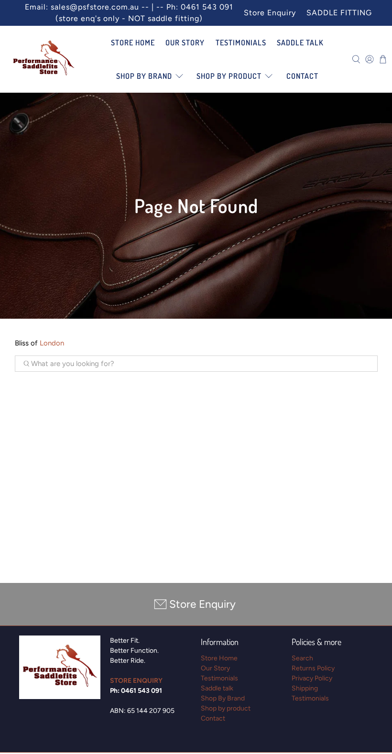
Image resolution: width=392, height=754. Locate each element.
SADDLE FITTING (339, 12)
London (52, 343)
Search (302, 658)
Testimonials (241, 42)
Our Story (185, 42)
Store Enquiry (270, 12)
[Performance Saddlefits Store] (43, 59)
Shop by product (228, 76)
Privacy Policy (312, 678)
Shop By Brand (144, 76)
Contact (302, 76)
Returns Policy (313, 668)
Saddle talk (300, 42)
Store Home (133, 42)
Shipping (305, 688)
